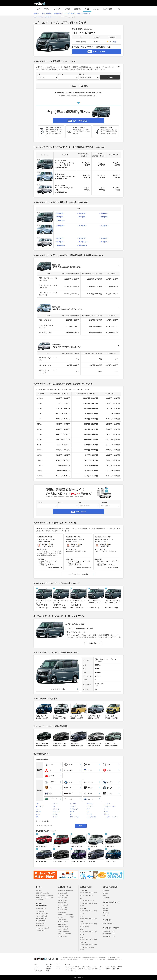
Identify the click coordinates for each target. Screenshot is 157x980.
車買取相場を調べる (47, 13)
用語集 (104, 895)
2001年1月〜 (82, 238)
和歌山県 (87, 926)
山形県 (86, 895)
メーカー (39, 502)
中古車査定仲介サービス (109, 931)
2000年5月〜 (60, 242)
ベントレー (90, 806)
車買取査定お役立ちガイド (83, 13)
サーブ (72, 811)
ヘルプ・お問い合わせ (108, 923)
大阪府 (82, 923)
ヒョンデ (38, 811)
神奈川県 (87, 900)
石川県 (95, 911)
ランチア (89, 814)
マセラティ (90, 803)
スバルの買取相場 (62, 909)
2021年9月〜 (82, 217)
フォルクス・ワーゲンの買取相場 (66, 917)
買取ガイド (105, 908)
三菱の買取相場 (62, 912)
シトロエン (73, 803)
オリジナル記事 (107, 9)
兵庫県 (86, 923)
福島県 (91, 895)
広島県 (95, 931)
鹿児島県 (91, 947)
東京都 (82, 900)
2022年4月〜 (60, 217)
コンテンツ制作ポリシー (71, 969)
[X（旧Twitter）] (53, 958)
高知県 (95, 939)
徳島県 (82, 939)
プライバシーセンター (104, 967)
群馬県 (95, 903)
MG (71, 814)
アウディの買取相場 (63, 921)
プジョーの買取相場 (63, 929)
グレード (60, 74)
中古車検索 (67, 9)
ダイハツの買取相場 (63, 905)
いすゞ (38, 803)
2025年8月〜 (82, 213)
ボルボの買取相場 (62, 936)
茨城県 (86, 903)
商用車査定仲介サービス (109, 936)
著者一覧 (81, 969)
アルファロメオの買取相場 (64, 933)
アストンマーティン (110, 806)
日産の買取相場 (62, 902)
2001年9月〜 (60, 238)
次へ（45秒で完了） (78, 121)
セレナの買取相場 (40, 925)
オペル (38, 814)
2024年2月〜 (104, 213)
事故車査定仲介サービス (109, 933)
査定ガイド (105, 905)
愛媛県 (91, 939)
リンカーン (73, 806)
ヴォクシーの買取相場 (41, 916)
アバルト (55, 817)
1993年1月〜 (60, 245)
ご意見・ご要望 (115, 969)
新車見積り (77, 9)
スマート (55, 803)
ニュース (96, 9)
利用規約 (113, 967)
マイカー (118, 9)
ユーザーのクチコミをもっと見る (78, 574)
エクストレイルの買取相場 (42, 928)
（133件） (114, 42)
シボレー (55, 806)
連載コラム (105, 915)
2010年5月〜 (60, 226)
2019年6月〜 (104, 217)
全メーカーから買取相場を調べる (66, 890)
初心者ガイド (106, 890)
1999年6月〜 (104, 242)
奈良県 (82, 926)
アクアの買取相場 (40, 911)
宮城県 (95, 892)
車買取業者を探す (58, 13)
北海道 (82, 892)
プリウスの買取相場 (41, 908)
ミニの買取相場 (62, 924)
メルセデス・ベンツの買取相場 (65, 914)
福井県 (82, 913)
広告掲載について (96, 969)
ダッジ (38, 809)
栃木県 (91, 903)
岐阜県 (86, 918)
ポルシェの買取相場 (63, 926)
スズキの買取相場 (62, 900)
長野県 (86, 911)
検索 (80, 825)
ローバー (55, 814)
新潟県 (82, 911)
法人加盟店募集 (106, 969)
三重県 (95, 918)
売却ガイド (105, 910)
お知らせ (83, 967)
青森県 (86, 892)
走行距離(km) (103, 502)
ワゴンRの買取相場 (40, 920)
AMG (88, 809)
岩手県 (91, 892)
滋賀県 (95, 923)
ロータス (106, 809)
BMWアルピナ (74, 809)
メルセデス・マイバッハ (111, 817)
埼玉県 (92, 900)
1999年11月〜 (83, 242)
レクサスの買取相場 (63, 895)
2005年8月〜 (104, 226)
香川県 (86, 939)
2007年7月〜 (82, 226)
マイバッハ (56, 811)
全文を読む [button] (93, 643)
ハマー (106, 811)
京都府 (91, 923)
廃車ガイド (105, 893)
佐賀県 (86, 944)
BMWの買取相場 (62, 919)
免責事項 (119, 967)
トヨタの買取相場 (62, 893)
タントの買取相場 (40, 923)
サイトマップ (87, 969)
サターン (106, 814)
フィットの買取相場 (41, 918)
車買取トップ (37, 13)
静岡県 (91, 918)
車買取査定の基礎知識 (69, 13)
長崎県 (91, 944)
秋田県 (82, 895)
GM (88, 811)
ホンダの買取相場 (62, 897)
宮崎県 (86, 947)
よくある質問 (106, 897)
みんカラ (58, 969)
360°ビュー (47, 9)
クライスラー (57, 809)
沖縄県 (82, 949)
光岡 (37, 817)
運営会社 (77, 967)
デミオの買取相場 (40, 930)
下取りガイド (106, 913)
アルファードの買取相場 (42, 913)
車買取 (87, 9)
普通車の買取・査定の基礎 (42, 893)
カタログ (57, 9)
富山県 (91, 911)
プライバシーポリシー (92, 967)
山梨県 (82, 905)
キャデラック (39, 806)
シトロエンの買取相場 (63, 931)
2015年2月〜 (60, 220)
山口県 (82, 934)
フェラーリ (107, 803)
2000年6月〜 (104, 238)
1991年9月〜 (82, 245)
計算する (110, 77)
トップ (38, 9)
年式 (38, 74)
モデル (60, 502)
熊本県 (95, 944)
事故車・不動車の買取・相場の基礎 (44, 895)
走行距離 (81, 74)
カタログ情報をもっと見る (57, 689)
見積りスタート (96, 52)
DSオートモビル (74, 817)
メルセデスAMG (91, 817)
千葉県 (82, 903)
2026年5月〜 (60, 213)
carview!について (69, 967)
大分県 (82, 947)
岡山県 (91, 931)
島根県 (86, 931)
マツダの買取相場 (62, 907)
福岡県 (82, 944)
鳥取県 (82, 931)
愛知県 (82, 918)
